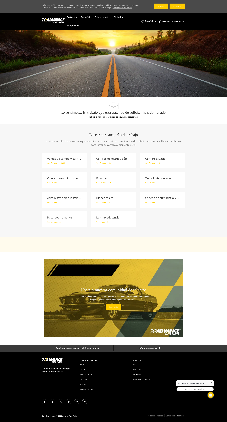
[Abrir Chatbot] (211, 395)
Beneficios (86, 17)
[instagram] (68, 401)
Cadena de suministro (141, 379)
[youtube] (76, 401)
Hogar (82, 364)
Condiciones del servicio (175, 416)
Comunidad (84, 379)
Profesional (137, 374)
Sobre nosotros (103, 17)
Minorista (136, 364)
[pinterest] (84, 401)
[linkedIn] (52, 401)
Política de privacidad (155, 416)
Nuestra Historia (86, 374)
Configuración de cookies (122, 8)
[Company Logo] (53, 21)
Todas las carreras (86, 389)
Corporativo (137, 369)
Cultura (82, 369)
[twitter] (60, 401)
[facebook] (44, 401)
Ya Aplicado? (73, 25)
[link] (113, 307)
